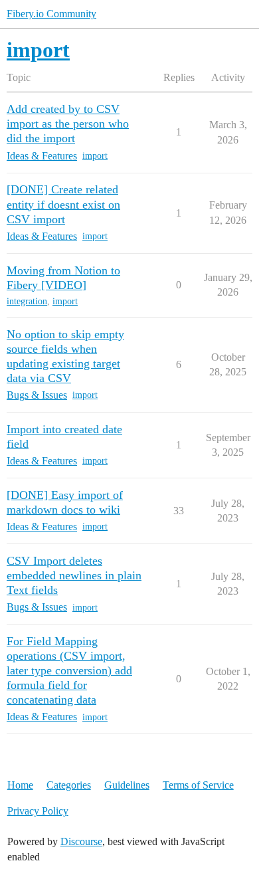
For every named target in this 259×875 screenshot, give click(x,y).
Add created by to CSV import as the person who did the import (68, 123)
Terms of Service (198, 785)
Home (20, 785)
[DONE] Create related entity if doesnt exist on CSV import (63, 204)
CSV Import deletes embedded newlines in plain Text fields (74, 575)
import (95, 156)
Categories (68, 785)
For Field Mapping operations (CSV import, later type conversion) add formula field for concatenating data (69, 670)
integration (27, 301)
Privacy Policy (37, 811)
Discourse (81, 841)
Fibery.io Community (51, 13)
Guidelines (126, 785)
